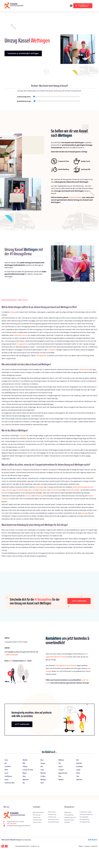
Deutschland (85, 369)
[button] (71, 5)
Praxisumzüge (44, 490)
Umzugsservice (69, 807)
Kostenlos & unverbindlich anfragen (23, 53)
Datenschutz (94, 846)
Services (28, 496)
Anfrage (85, 513)
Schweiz (20, 300)
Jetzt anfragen (79, 601)
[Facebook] (3, 846)
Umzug (12, 312)
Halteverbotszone (21, 335)
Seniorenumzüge (72, 490)
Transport (52, 350)
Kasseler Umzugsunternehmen (9, 300)
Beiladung (39, 496)
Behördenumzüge (80, 487)
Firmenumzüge (22, 490)
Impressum (87, 846)
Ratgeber (81, 846)
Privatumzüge (56, 490)
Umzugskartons (22, 344)
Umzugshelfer (41, 355)
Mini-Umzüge (33, 490)
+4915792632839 (11, 655)
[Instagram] (6, 846)
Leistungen (39, 487)
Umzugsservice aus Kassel (66, 665)
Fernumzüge (11, 490)
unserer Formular (75, 197)
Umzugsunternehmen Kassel (22, 846)
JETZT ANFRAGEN (22, 724)
